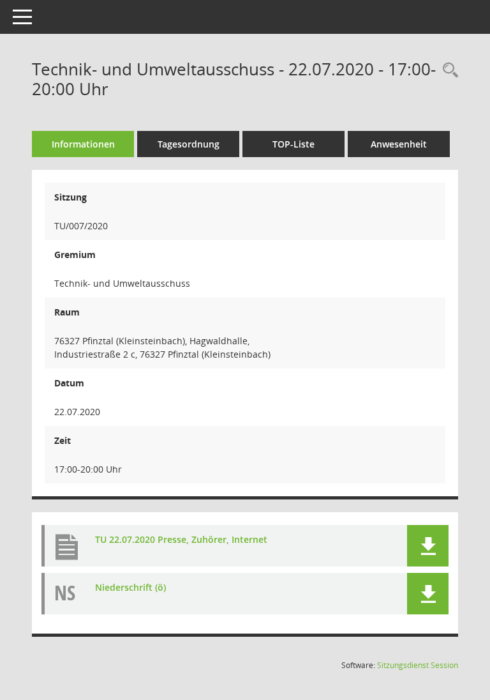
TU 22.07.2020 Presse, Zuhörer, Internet (181, 539)
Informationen (83, 144)
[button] (428, 546)
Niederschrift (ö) (130, 587)
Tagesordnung (188, 144)
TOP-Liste (293, 144)
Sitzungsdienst (417, 665)
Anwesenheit (399, 144)
